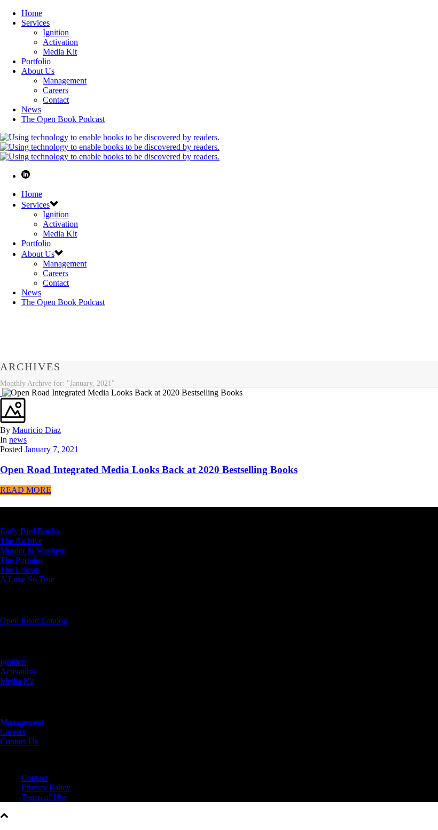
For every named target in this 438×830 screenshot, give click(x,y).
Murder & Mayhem (33, 550)
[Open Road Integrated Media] (110, 147)
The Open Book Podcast (63, 119)
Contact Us (19, 741)
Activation (60, 42)
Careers (55, 90)
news (18, 439)
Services (35, 22)
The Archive (21, 540)
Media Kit (60, 51)
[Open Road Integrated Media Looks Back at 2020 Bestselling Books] (1, 392)
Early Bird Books (29, 531)
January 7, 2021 (52, 449)
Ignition (56, 32)
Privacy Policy (46, 787)
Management (65, 80)
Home (31, 13)
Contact (56, 99)
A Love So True (27, 579)
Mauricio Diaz (36, 430)
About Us (37, 70)
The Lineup (20, 569)
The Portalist (21, 560)
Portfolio (36, 61)
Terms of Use (44, 797)
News (31, 109)
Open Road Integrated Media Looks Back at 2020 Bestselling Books (149, 469)
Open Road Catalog (33, 620)
